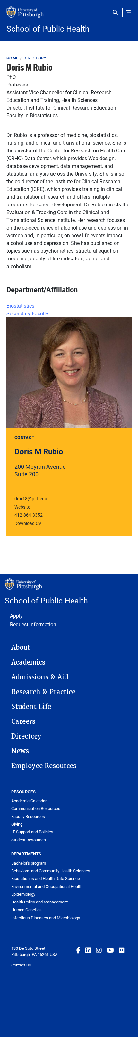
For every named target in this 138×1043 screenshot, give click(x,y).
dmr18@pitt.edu (30, 498)
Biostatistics (20, 305)
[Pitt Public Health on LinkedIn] (88, 950)
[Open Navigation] (128, 12)
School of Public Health (48, 28)
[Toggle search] (117, 12)
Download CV (27, 523)
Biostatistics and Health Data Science (45, 878)
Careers (23, 721)
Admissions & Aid (39, 677)
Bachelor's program (28, 863)
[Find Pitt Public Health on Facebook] (78, 950)
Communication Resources (35, 808)
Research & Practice (43, 692)
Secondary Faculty (27, 313)
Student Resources (28, 840)
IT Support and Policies (32, 832)
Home (12, 58)
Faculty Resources (28, 816)
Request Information (33, 624)
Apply (16, 615)
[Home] (69, 15)
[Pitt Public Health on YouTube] (110, 950)
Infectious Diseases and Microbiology (45, 918)
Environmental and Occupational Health (46, 886)
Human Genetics (26, 909)
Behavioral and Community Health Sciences (50, 871)
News (20, 751)
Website (22, 507)
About (20, 647)
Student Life (31, 707)
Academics (28, 662)
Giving (16, 824)
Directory (35, 58)
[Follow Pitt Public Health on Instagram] (99, 950)
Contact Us (21, 965)
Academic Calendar (29, 800)
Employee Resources (43, 766)
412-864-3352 (28, 515)
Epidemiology (23, 894)
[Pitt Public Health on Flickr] (122, 950)
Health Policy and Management (39, 902)
